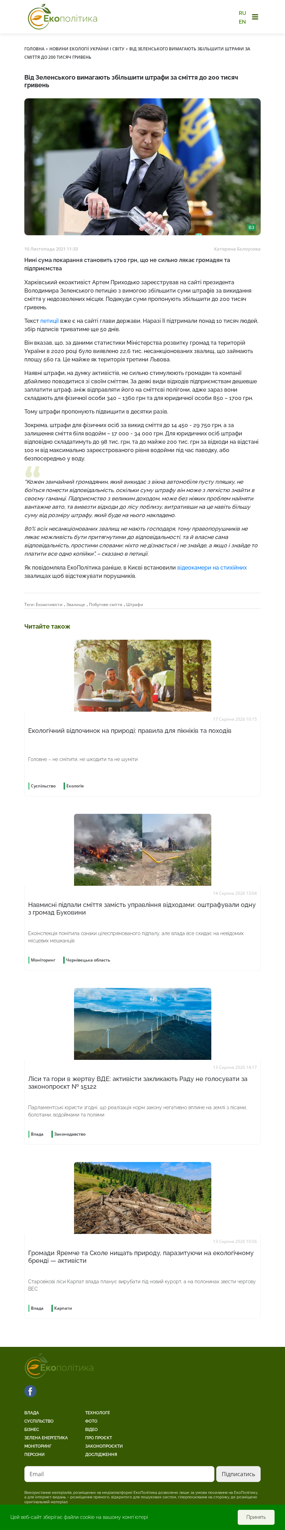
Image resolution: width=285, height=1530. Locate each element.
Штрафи (134, 604)
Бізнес (31, 1429)
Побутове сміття (105, 604)
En (242, 21)
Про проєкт (98, 1437)
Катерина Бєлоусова (237, 249)
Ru (242, 13)
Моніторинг (37, 1446)
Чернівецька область (88, 960)
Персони (34, 1454)
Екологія (75, 786)
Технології (97, 1412)
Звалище (75, 604)
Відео (91, 1429)
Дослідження (101, 1454)
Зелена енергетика (46, 1437)
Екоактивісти (49, 604)
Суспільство (39, 1421)
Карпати (63, 1308)
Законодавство (70, 1134)
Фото (91, 1421)
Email (37, 1474)
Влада (31, 1412)
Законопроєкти (104, 1446)
